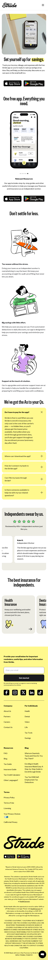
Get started (24, 678)
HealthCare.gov (25, 901)
